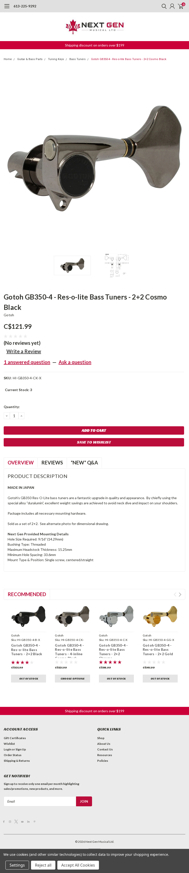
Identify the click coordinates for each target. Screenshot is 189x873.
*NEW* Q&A (84, 462)
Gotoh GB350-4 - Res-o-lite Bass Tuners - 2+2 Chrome (113, 651)
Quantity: (12, 407)
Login (7, 749)
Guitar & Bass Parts (30, 59)
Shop (100, 738)
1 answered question (27, 362)
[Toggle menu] (7, 8)
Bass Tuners (77, 59)
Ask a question (75, 362)
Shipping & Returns (17, 760)
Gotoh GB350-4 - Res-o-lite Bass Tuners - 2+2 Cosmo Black (128, 59)
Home (8, 59)
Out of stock (28, 678)
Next (180, 158)
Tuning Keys (56, 59)
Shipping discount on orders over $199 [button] (94, 45)
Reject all (43, 865)
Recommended (27, 594)
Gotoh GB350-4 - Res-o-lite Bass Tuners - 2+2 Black (26, 649)
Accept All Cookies (78, 865)
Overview (21, 462)
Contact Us (105, 749)
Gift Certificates (15, 738)
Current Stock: (18, 390)
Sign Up (21, 749)
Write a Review (23, 351)
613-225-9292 (25, 6)
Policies (102, 760)
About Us (103, 744)
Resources (104, 755)
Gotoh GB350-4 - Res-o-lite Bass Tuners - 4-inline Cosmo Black (69, 651)
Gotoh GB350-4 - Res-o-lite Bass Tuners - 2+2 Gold (158, 649)
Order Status (12, 755)
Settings (17, 865)
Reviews (52, 462)
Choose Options (72, 678)
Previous (8, 158)
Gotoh (9, 315)
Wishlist (9, 744)
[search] (163, 6)
